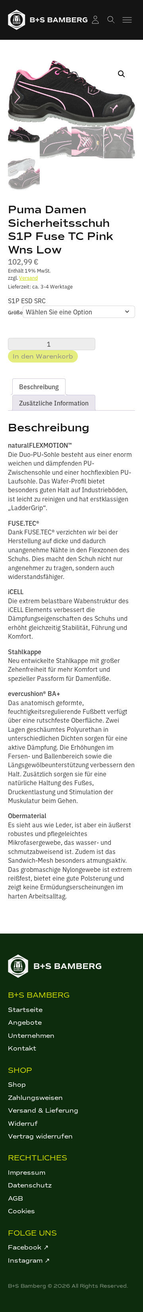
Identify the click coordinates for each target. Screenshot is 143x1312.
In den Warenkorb (43, 356)
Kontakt (22, 1048)
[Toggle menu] (127, 20)
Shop (17, 1084)
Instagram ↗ (29, 1260)
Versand (28, 277)
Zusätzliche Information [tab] (54, 402)
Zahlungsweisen (35, 1097)
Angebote (25, 1022)
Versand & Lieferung (43, 1110)
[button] (121, 74)
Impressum (26, 1172)
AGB (15, 1198)
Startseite (25, 1010)
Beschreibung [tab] (39, 386)
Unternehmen (31, 1035)
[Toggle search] (111, 20)
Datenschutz (30, 1185)
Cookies (21, 1211)
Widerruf (23, 1123)
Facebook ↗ (28, 1247)
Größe (15, 312)
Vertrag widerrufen (40, 1136)
